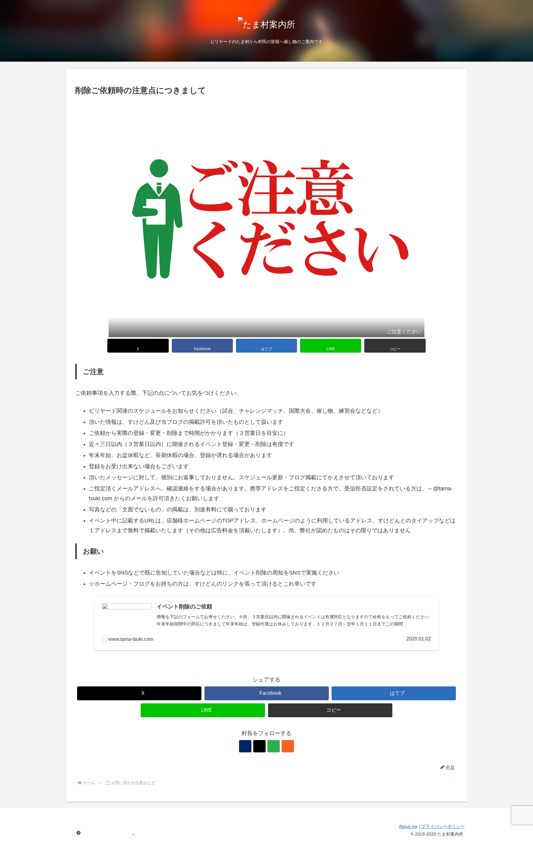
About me (408, 826)
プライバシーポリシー (443, 826)
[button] (394, 346)
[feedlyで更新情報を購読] (273, 746)
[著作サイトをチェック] (245, 746)
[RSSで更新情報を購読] (288, 746)
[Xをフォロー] (259, 746)
